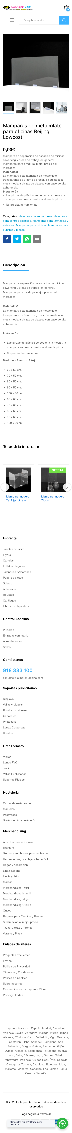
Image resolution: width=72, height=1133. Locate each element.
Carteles (8, 560)
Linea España (11, 870)
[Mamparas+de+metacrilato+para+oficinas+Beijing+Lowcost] (17, 239)
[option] (8, 107)
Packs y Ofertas (13, 995)
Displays (8, 698)
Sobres (7, 583)
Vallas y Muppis (13, 704)
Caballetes (9, 716)
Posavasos (10, 814)
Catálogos (9, 600)
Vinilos (7, 756)
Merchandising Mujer (16, 899)
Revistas (8, 594)
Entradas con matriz (15, 635)
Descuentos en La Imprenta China (24, 989)
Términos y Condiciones (18, 972)
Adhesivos (9, 589)
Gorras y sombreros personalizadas (25, 853)
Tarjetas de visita (13, 549)
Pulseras (8, 629)
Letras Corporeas (14, 727)
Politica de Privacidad (16, 966)
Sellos (7, 647)
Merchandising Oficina (17, 904)
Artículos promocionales (18, 842)
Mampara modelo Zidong (52, 498)
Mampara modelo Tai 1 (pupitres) (17, 498)
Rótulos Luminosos (15, 710)
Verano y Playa (12, 933)
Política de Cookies (15, 978)
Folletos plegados (14, 566)
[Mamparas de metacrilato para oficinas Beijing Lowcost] (7, 239)
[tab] (16, 267)
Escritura (8, 847)
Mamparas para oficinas (31, 225)
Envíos (7, 960)
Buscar (64, 20)
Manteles (9, 809)
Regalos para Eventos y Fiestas (23, 916)
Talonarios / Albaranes (17, 572)
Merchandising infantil (17, 893)
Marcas (7, 882)
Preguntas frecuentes (16, 955)
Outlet (7, 910)
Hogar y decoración (15, 864)
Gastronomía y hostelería (19, 820)
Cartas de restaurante (17, 803)
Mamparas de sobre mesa (35, 216)
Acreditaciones (12, 641)
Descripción (14, 265)
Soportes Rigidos (14, 779)
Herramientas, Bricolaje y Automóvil (25, 859)
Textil (6, 768)
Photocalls (9, 721)
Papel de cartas (13, 577)
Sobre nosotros (12, 983)
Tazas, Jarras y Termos (17, 927)
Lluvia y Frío (11, 876)
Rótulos (8, 733)
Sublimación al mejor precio (20, 922)
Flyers (7, 554)
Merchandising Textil (16, 887)
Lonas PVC (10, 762)
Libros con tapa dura (16, 606)
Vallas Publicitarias (14, 774)
